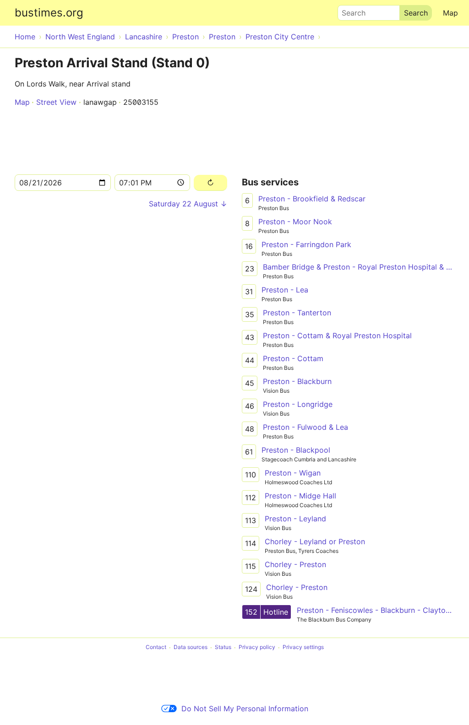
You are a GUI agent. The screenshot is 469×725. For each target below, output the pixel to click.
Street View (56, 102)
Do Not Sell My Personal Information (244, 708)
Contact (156, 647)
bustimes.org (49, 12)
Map (450, 12)
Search (349, 10)
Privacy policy (257, 647)
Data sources (190, 647)
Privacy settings (303, 647)
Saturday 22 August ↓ (188, 203)
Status (223, 647)
